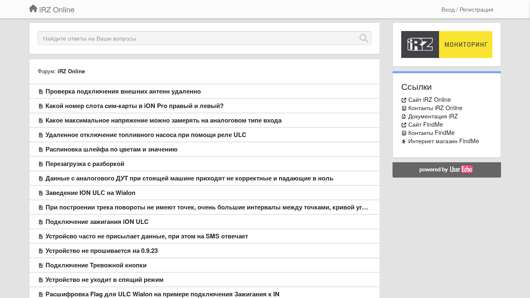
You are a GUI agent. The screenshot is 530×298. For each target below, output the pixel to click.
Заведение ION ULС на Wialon (90, 192)
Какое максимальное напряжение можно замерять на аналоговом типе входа (164, 120)
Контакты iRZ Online (435, 107)
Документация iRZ (433, 116)
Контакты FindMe (431, 132)
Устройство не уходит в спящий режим (105, 279)
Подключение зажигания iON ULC (97, 221)
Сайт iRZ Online (429, 99)
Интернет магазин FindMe (443, 141)
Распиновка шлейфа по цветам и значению (112, 149)
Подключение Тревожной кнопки (96, 264)
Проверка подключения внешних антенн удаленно (123, 91)
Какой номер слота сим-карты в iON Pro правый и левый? (135, 105)
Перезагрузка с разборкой (85, 163)
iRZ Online (71, 71)
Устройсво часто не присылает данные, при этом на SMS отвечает (147, 235)
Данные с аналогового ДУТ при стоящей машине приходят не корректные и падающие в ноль (189, 178)
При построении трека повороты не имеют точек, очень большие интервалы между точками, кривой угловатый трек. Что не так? (244, 206)
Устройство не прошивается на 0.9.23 (102, 250)
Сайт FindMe (425, 124)
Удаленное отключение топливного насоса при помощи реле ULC (146, 134)
